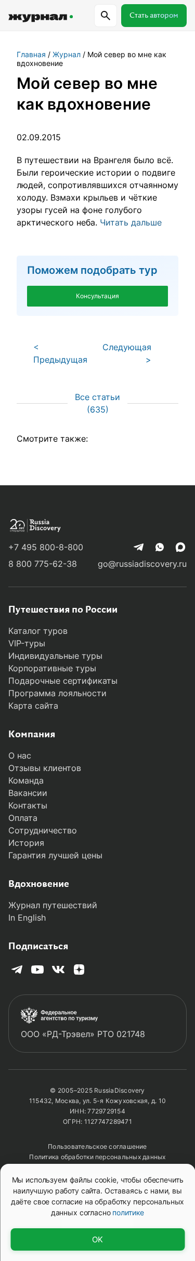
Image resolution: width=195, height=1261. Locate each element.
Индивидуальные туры (55, 656)
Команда (26, 780)
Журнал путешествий (52, 905)
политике (128, 1212)
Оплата (22, 818)
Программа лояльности (57, 693)
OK (97, 1239)
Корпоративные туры (52, 668)
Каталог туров (38, 631)
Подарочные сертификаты (63, 680)
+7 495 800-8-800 (45, 547)
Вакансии (27, 793)
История (26, 843)
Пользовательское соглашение (97, 1146)
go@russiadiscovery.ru (142, 564)
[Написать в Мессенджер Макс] (180, 547)
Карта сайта (33, 705)
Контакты (27, 805)
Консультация (97, 296)
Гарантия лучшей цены (55, 855)
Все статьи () (97, 403)
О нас (19, 755)
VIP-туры (26, 643)
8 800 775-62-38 (42, 564)
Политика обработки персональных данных (97, 1157)
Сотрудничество (42, 830)
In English (27, 917)
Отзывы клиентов (44, 768)
